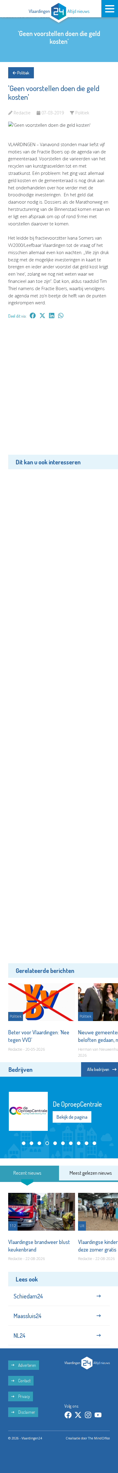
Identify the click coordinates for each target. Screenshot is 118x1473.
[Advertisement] (59, 391)
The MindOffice (99, 1438)
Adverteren (26, 1365)
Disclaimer (26, 1412)
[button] (24, 1143)
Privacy (23, 1396)
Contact (24, 1380)
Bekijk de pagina (72, 1117)
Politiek (22, 72)
